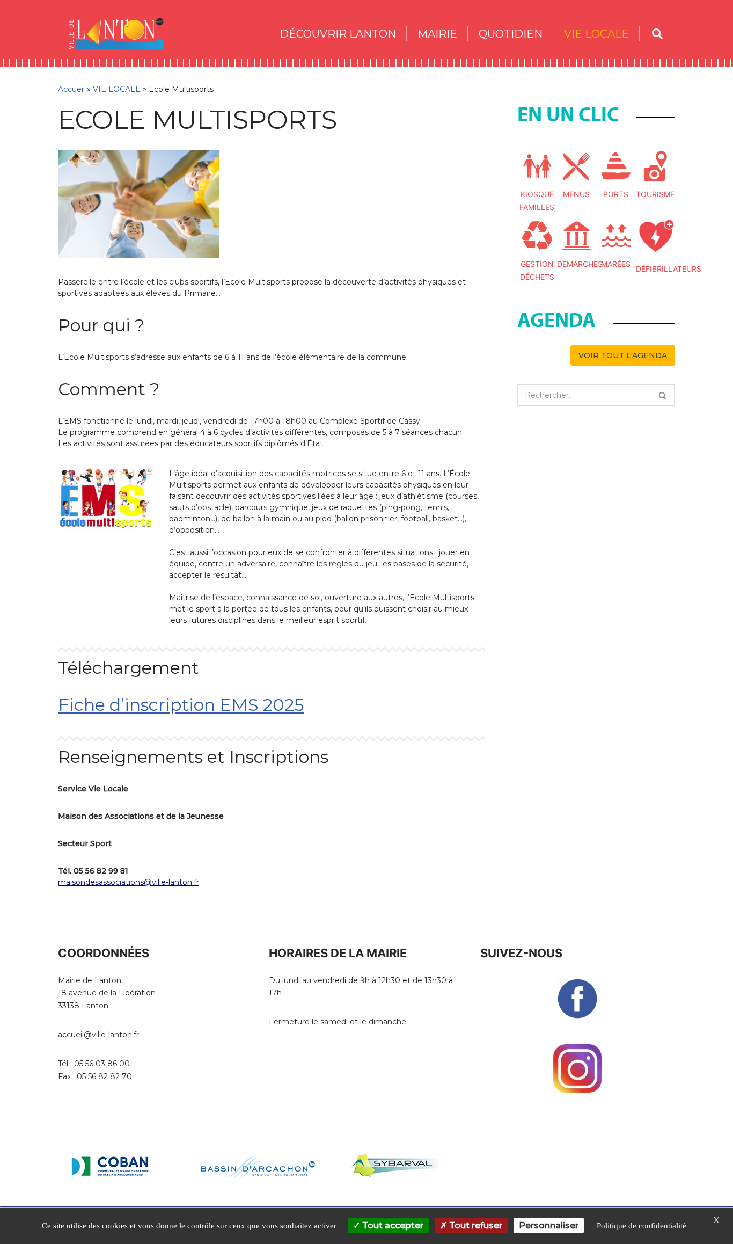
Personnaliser (548, 1225)
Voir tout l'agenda (622, 355)
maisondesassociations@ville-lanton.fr (128, 882)
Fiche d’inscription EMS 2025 (181, 704)
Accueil (71, 89)
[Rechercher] (663, 395)
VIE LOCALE (117, 89)
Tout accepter (391, 1225)
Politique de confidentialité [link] (641, 1225)
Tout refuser (474, 1225)
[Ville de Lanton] (121, 33)
